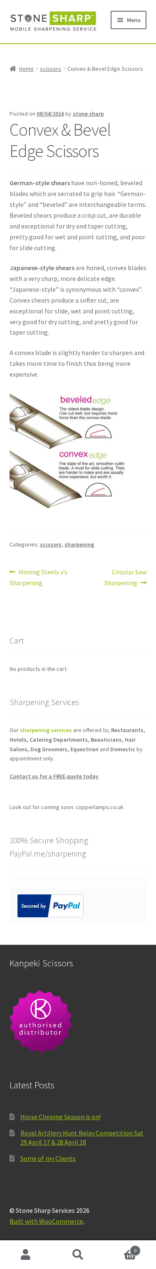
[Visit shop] (78, 1021)
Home (26, 68)
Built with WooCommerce (46, 1221)
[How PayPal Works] (77, 905)
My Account (26, 1255)
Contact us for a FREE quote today (54, 776)
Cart (120, 1248)
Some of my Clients (48, 1158)
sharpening (79, 544)
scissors (50, 68)
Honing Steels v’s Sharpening (39, 577)
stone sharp (88, 113)
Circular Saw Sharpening (125, 577)
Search (78, 1255)
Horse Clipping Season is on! (60, 1117)
